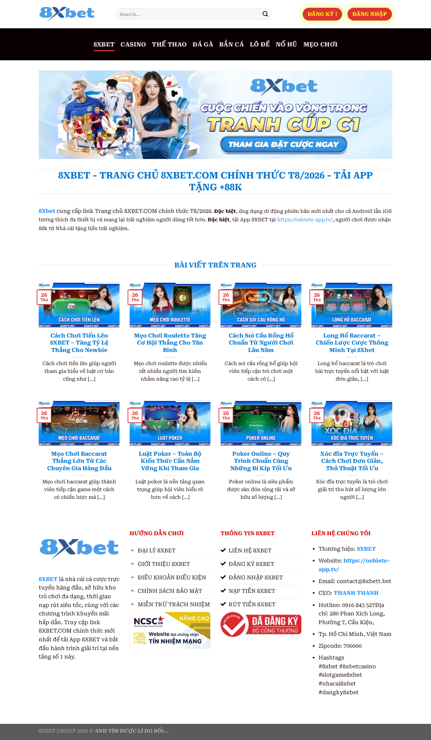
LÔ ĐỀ (260, 44)
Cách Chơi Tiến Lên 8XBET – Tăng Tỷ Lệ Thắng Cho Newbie (79, 342)
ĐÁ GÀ (203, 44)
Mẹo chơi (320, 44)
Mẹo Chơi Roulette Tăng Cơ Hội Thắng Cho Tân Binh (170, 342)
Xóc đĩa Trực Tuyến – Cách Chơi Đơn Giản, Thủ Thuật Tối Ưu (352, 461)
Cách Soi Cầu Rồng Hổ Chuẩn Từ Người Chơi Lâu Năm (261, 342)
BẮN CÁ (231, 44)
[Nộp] (265, 14)
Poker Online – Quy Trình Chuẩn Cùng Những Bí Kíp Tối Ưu (261, 461)
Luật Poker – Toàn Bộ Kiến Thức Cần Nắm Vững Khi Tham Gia (170, 461)
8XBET (104, 44)
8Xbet (47, 211)
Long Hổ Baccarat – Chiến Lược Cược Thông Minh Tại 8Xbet (352, 342)
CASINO (133, 44)
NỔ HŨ (286, 44)
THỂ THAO (169, 44)
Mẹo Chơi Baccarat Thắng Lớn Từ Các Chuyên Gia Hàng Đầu (79, 461)
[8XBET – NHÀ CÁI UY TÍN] (72, 14)
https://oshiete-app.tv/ (305, 220)
